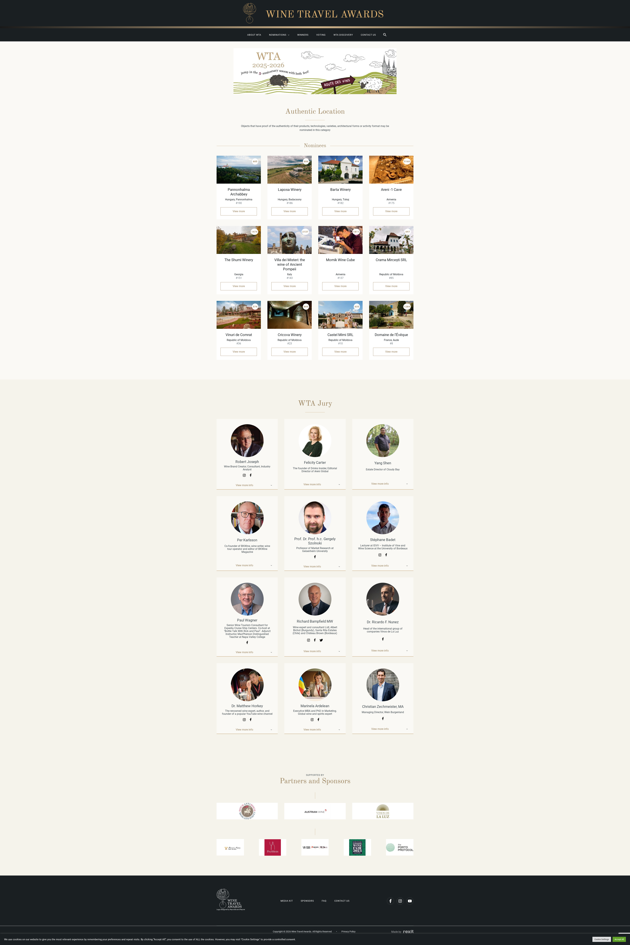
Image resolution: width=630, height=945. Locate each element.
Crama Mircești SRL (391, 260)
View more (239, 211)
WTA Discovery (343, 35)
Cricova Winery (290, 335)
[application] (287, 34)
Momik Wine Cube (340, 260)
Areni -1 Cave (391, 190)
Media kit (287, 901)
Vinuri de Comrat (239, 335)
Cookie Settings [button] (601, 939)
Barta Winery (340, 190)
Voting (321, 35)
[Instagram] (400, 901)
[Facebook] (390, 901)
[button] (385, 34)
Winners (302, 35)
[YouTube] (409, 901)
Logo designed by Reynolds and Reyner (231, 909)
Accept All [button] (619, 939)
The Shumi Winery (238, 260)
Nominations (277, 35)
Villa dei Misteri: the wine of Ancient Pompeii (289, 264)
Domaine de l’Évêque (391, 335)
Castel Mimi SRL (340, 335)
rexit (408, 931)
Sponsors (307, 901)
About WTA (254, 35)
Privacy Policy (348, 931)
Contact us (368, 35)
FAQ (324, 901)
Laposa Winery (289, 190)
